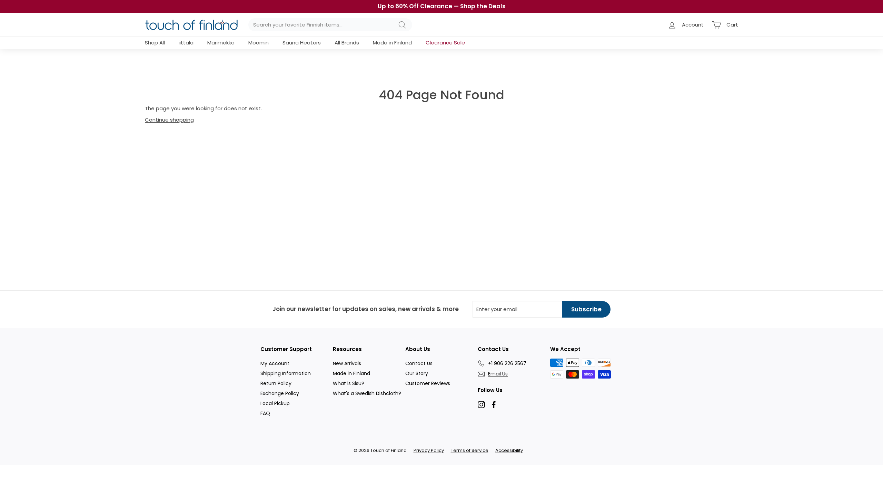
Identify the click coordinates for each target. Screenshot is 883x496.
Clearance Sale (445, 42)
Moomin (258, 42)
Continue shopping (169, 119)
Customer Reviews (427, 383)
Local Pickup (275, 403)
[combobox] (330, 25)
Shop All (155, 42)
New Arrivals (347, 363)
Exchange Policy (279, 393)
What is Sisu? (348, 383)
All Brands (347, 42)
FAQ (265, 413)
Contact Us (419, 363)
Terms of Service (469, 450)
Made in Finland (392, 42)
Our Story (416, 373)
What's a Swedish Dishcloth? (367, 393)
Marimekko (221, 42)
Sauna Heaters (301, 42)
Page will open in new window (481, 404)
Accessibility (509, 450)
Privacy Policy (429, 450)
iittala (186, 42)
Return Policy (275, 383)
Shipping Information (285, 373)
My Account (274, 363)
